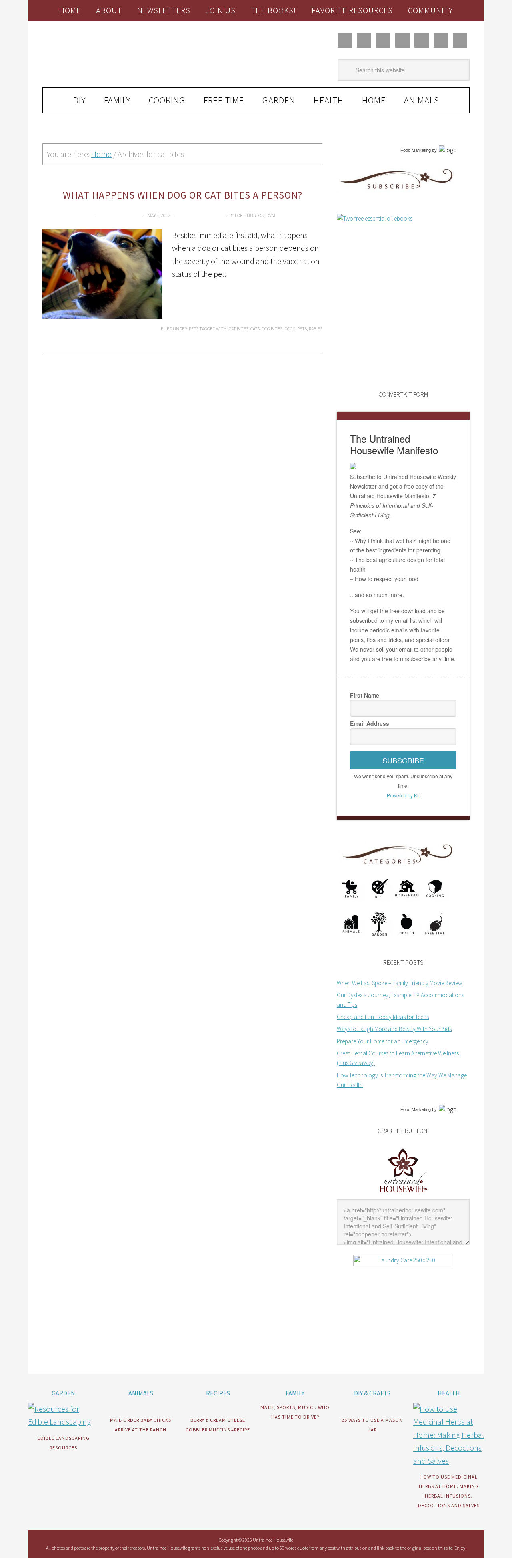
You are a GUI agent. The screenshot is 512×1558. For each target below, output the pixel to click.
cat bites (238, 329)
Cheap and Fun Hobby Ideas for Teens (383, 1017)
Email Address (369, 723)
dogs (289, 329)
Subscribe (403, 760)
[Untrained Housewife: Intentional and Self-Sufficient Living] (403, 1194)
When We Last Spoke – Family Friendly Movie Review (399, 983)
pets (302, 329)
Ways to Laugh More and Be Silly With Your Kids (394, 1029)
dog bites (272, 329)
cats (255, 329)
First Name (364, 695)
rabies (315, 329)
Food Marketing (415, 150)
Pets (193, 329)
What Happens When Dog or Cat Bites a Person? (182, 195)
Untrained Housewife (132, 54)
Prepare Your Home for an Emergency (382, 1041)
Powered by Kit (403, 795)
